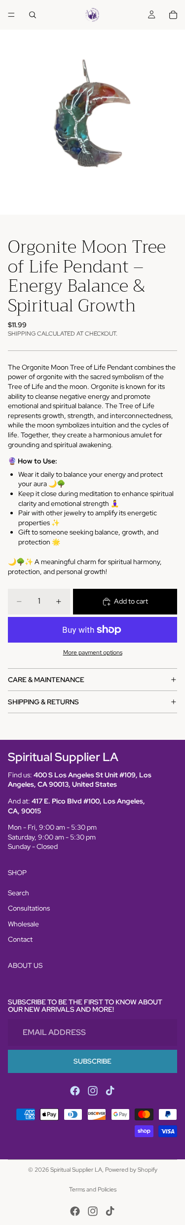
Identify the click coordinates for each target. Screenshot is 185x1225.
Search (18, 892)
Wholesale (23, 923)
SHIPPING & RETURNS (43, 701)
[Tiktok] (110, 1091)
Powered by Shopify (131, 1170)
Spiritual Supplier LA (76, 1170)
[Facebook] (75, 1091)
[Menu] (11, 14)
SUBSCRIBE (92, 1060)
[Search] (32, 15)
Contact (20, 939)
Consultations (29, 908)
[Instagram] (93, 1091)
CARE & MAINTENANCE (46, 679)
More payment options (92, 652)
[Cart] (173, 15)
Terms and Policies (92, 1189)
